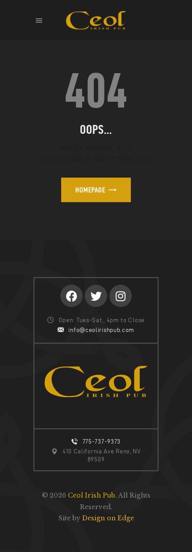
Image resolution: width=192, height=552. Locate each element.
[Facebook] (71, 296)
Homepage (90, 190)
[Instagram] (120, 296)
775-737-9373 (102, 441)
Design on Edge (108, 518)
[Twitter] (96, 296)
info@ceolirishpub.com (101, 330)
